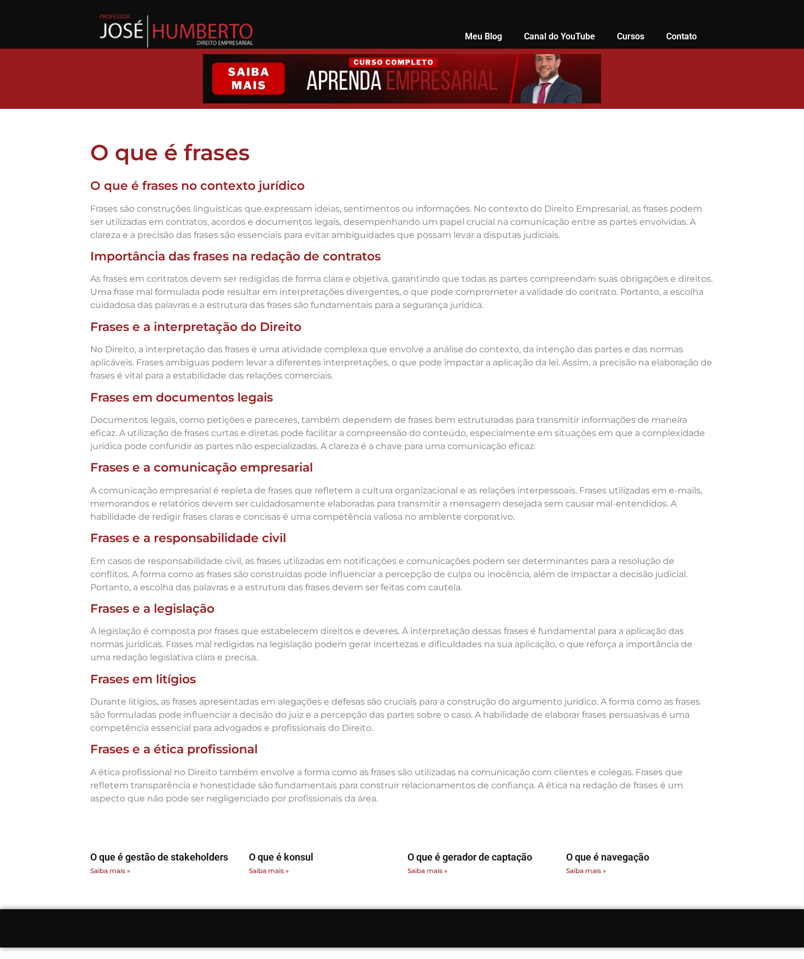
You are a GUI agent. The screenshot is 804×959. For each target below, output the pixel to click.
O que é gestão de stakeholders (159, 857)
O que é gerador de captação (469, 857)
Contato (681, 36)
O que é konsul (281, 857)
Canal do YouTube (559, 36)
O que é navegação (607, 857)
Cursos (630, 36)
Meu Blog (483, 36)
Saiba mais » (110, 871)
